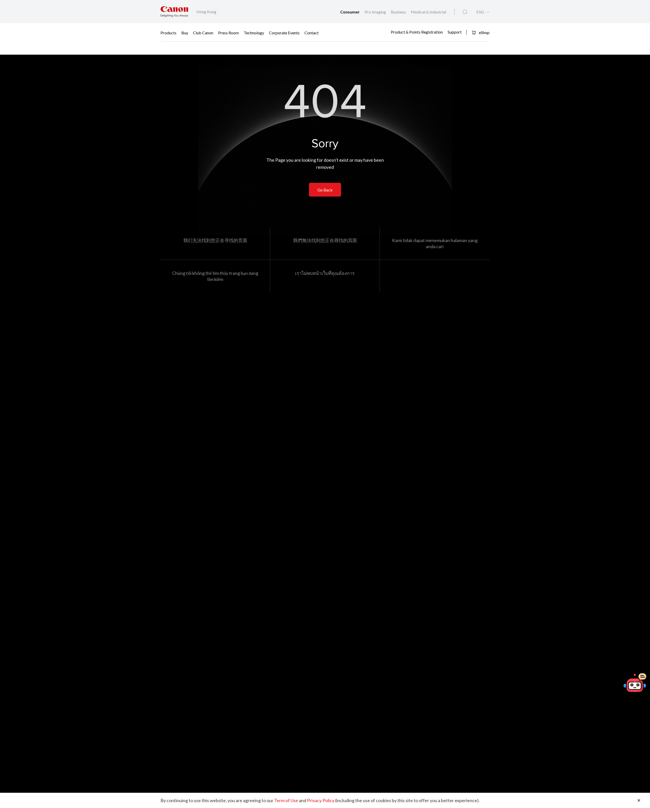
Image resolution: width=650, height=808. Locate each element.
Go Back (325, 189)
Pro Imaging (376, 11)
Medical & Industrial (428, 11)
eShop (484, 32)
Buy (184, 32)
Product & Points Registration (417, 31)
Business (399, 11)
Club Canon (203, 32)
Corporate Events (284, 32)
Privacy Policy (320, 800)
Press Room (228, 32)
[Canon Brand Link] (174, 11)
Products (168, 32)
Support (455, 31)
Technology (254, 32)
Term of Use (286, 800)
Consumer (350, 11)
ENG (480, 12)
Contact (311, 32)
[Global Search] (465, 11)
